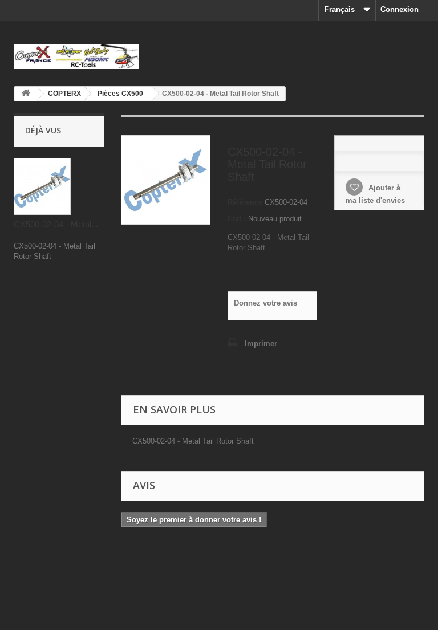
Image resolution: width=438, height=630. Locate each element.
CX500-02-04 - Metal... (56, 224)
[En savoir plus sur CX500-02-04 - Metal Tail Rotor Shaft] (42, 186)
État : (237, 218)
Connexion (399, 9)
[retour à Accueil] (25, 94)
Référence (245, 202)
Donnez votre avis (265, 303)
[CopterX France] (76, 56)
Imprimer (261, 343)
